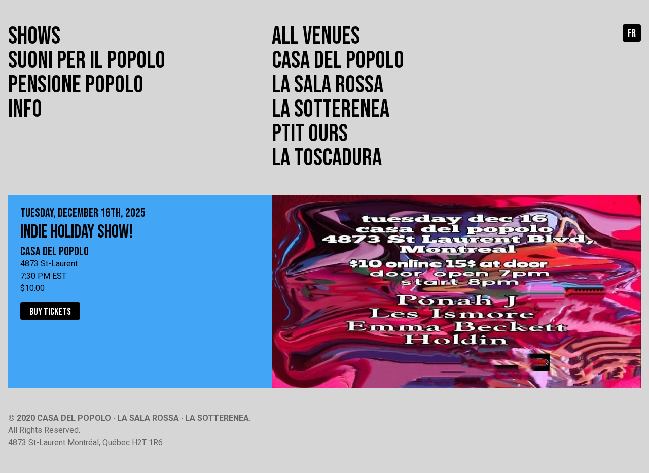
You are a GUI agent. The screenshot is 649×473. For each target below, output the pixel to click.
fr (632, 33)
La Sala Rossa (327, 85)
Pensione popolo (75, 85)
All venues (316, 36)
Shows (34, 36)
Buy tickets (50, 312)
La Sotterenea (330, 109)
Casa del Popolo (338, 60)
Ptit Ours (310, 133)
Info (25, 109)
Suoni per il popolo (86, 60)
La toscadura (327, 158)
